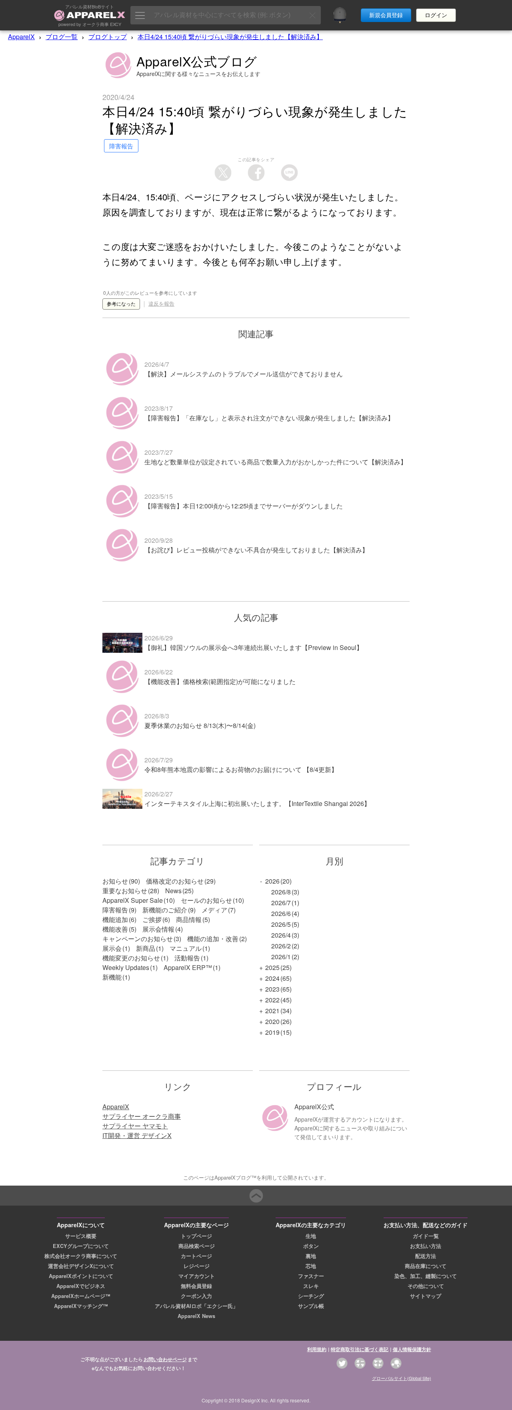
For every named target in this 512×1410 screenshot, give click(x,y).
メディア (214, 909)
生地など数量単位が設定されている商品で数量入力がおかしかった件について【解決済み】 (275, 461)
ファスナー (311, 1276)
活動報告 (187, 957)
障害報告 (115, 909)
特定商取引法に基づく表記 (359, 1349)
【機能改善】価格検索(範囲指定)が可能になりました (220, 681)
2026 (272, 881)
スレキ (311, 1286)
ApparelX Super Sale (132, 900)
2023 (272, 989)
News (173, 890)
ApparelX (21, 36)
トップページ (196, 1236)
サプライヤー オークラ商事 (141, 1116)
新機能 (112, 977)
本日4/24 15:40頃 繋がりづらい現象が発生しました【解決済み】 (230, 36)
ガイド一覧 (426, 1236)
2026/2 (281, 945)
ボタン (311, 1246)
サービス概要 (80, 1236)
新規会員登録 (386, 15)
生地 (311, 1236)
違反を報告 (161, 304)
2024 (272, 978)
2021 (272, 1010)
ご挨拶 (152, 919)
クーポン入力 (196, 1296)
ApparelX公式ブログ (196, 61)
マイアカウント (196, 1276)
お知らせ (115, 881)
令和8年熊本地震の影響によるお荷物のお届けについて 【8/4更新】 (241, 769)
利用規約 (316, 1349)
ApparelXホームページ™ (80, 1296)
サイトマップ (425, 1296)
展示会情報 (158, 929)
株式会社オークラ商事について (80, 1256)
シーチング (311, 1296)
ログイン (436, 15)
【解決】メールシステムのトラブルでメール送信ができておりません (243, 373)
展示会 (112, 948)
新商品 (145, 948)
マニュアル (186, 948)
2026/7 (281, 902)
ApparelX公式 (314, 1106)
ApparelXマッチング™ (81, 1306)
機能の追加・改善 (212, 938)
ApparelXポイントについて (81, 1276)
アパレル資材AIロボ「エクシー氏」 (196, 1306)
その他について (426, 1286)
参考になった (121, 304)
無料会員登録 (196, 1286)
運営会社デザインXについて (81, 1266)
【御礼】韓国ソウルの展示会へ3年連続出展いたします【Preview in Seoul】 (253, 647)
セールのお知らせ (206, 900)
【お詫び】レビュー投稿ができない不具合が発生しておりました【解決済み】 (256, 549)
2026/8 (281, 891)
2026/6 (281, 913)
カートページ (196, 1256)
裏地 (311, 1256)
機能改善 (115, 929)
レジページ (197, 1266)
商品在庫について (425, 1266)
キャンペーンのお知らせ (137, 938)
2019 (272, 1032)
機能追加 (115, 919)
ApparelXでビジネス (80, 1286)
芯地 (311, 1266)
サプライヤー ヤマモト (135, 1125)
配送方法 (425, 1256)
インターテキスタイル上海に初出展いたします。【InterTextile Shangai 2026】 (257, 803)
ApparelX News (196, 1316)
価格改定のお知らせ (175, 881)
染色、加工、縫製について (425, 1276)
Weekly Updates (125, 967)
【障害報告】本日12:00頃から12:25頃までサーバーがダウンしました (243, 505)
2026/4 (281, 935)
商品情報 (189, 919)
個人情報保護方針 (412, 1349)
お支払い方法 (425, 1246)
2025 (272, 967)
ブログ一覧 (62, 36)
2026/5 (281, 924)
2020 (272, 1021)
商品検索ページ (196, 1246)
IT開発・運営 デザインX (137, 1135)
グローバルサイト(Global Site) (401, 1378)
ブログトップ (107, 36)
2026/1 (281, 956)
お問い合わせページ (165, 1359)
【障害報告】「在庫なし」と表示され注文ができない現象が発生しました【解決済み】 (269, 417)
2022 (272, 999)
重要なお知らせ (124, 890)
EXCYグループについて (81, 1246)
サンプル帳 (311, 1306)
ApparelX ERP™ (188, 967)
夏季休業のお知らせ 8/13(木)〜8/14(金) (200, 725)
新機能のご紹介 (164, 909)
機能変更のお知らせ (131, 957)
